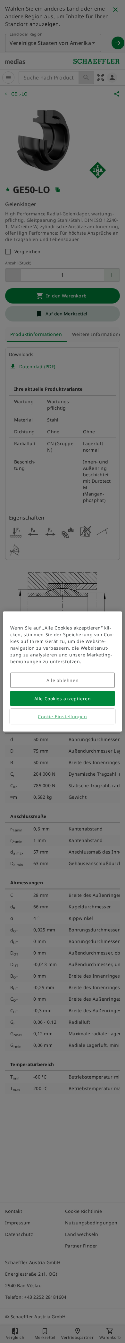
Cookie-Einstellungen (62, 716)
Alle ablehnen (62, 680)
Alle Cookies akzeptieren (62, 699)
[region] (62, 672)
